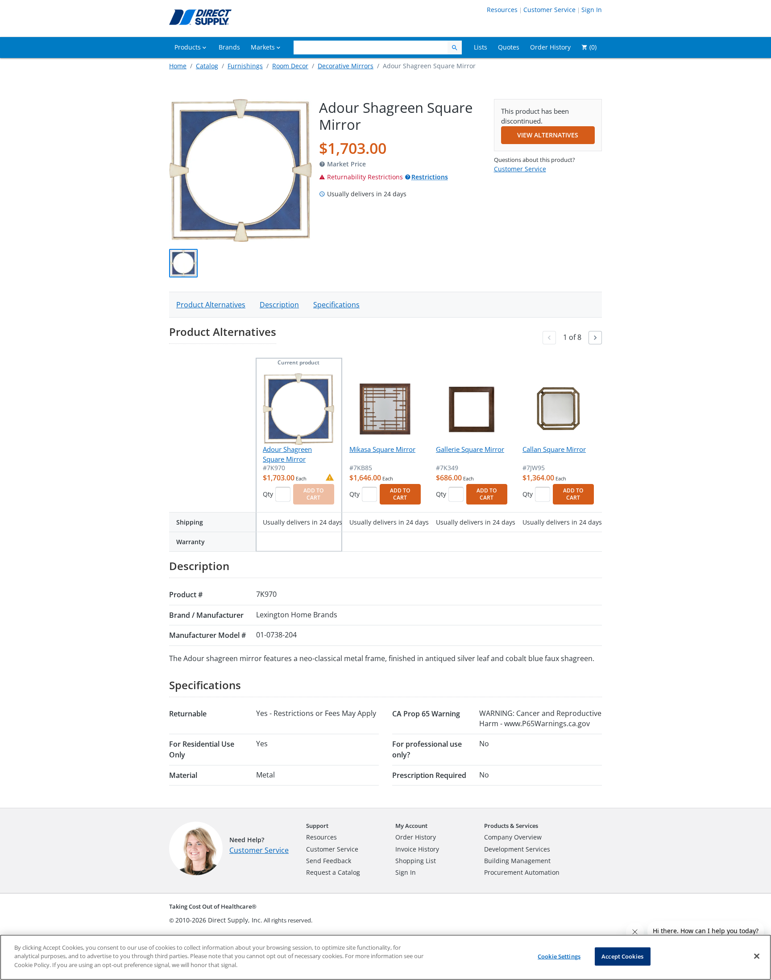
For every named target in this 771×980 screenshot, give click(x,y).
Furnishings (245, 66)
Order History (415, 837)
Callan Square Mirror (554, 449)
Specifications (336, 305)
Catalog (207, 66)
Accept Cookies (622, 956)
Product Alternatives (210, 305)
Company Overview (513, 837)
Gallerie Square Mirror (470, 449)
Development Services (517, 849)
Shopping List (415, 860)
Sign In (591, 9)
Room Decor (290, 66)
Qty (268, 494)
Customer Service (549, 9)
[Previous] (549, 337)
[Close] (757, 956)
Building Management (517, 860)
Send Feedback (328, 860)
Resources (502, 9)
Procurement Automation (522, 872)
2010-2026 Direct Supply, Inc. (218, 920)
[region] (385, 957)
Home (178, 66)
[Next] (595, 337)
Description (279, 305)
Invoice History (417, 849)
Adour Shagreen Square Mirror (287, 454)
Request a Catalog (333, 872)
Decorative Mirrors (345, 66)
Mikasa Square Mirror (382, 449)
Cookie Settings (559, 956)
